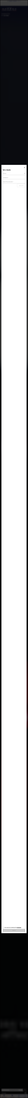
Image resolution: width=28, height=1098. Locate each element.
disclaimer (19, 927)
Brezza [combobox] (4, 173)
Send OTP (21, 185)
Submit (14, 930)
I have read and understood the (12, 927)
